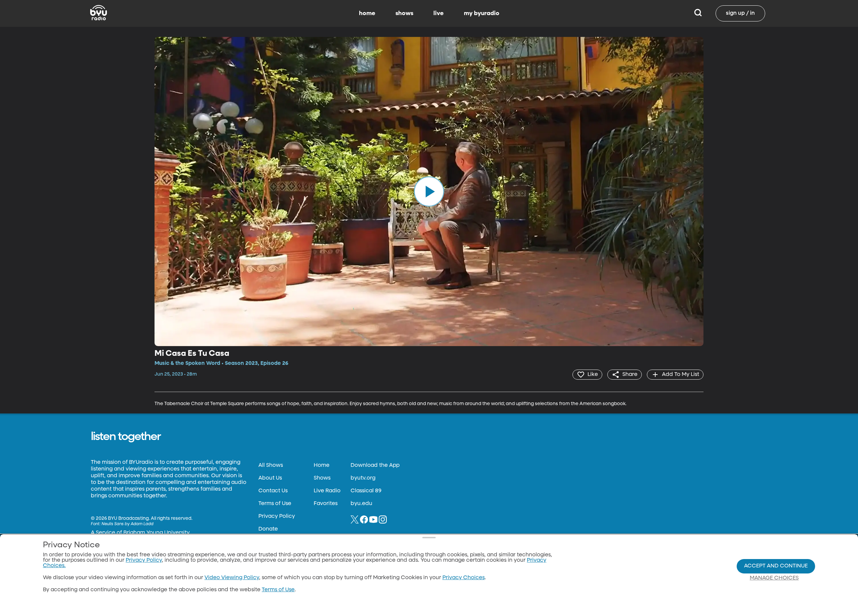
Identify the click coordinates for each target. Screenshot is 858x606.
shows (404, 13)
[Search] (698, 13)
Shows (322, 478)
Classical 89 (366, 491)
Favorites (326, 503)
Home (321, 465)
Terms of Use (274, 503)
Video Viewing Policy (231, 578)
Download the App (375, 465)
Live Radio (327, 491)
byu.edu (361, 503)
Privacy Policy (276, 516)
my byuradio (481, 13)
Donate (268, 529)
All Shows (270, 465)
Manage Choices (774, 578)
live (438, 13)
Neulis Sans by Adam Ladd (128, 524)
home (367, 13)
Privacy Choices (463, 578)
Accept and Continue (776, 566)
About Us (270, 478)
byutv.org (363, 478)
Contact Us (273, 491)
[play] (429, 191)
